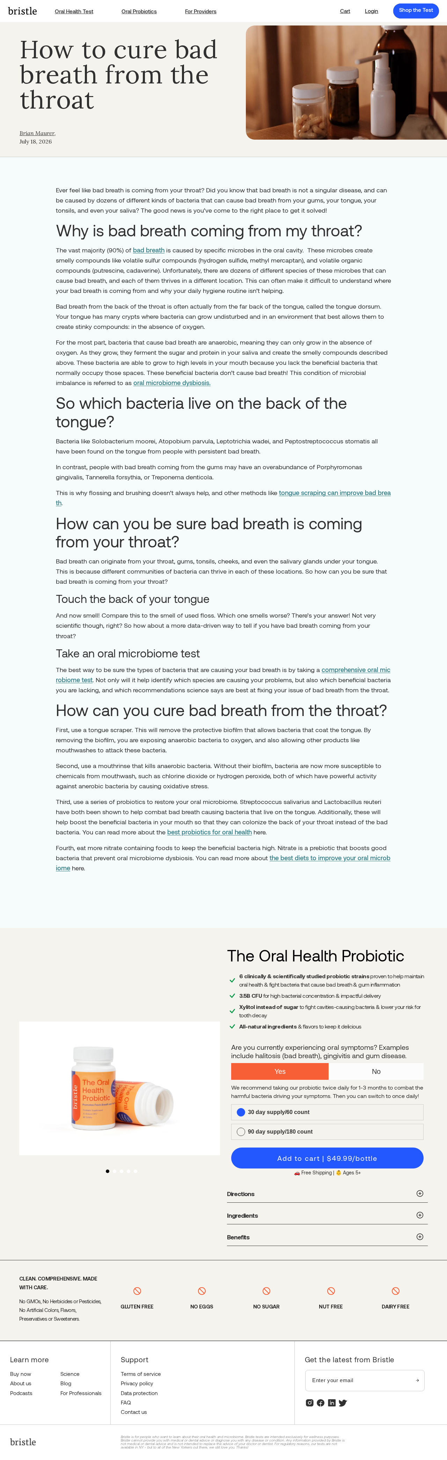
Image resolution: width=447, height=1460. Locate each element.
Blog (65, 1383)
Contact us (134, 1412)
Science (70, 1374)
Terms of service (141, 1374)
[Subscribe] (417, 1381)
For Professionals (81, 1393)
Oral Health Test (74, 11)
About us (20, 1383)
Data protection (139, 1393)
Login (371, 11)
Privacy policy (137, 1383)
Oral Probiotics (139, 11)
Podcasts (21, 1393)
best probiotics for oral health (209, 832)
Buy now (20, 1374)
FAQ (126, 1402)
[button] (345, 11)
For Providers (201, 11)
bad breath (148, 250)
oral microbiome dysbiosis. (172, 382)
